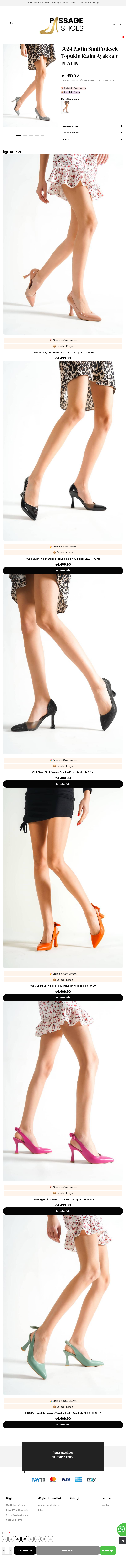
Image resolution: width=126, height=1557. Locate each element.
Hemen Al (67, 1550)
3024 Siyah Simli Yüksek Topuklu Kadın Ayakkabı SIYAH (63, 772)
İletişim (41, 1510)
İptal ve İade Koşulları (49, 1505)
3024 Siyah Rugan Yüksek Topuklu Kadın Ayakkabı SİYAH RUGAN (63, 558)
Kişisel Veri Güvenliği (17, 1510)
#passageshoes (63, 1452)
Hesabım (105, 1505)
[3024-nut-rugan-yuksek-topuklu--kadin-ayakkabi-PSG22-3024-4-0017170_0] (63, 244)
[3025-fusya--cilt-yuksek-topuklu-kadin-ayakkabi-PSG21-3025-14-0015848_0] (63, 1091)
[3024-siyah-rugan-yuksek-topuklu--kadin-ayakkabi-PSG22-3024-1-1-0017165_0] (63, 451)
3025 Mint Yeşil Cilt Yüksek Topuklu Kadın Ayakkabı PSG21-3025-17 (63, 1413)
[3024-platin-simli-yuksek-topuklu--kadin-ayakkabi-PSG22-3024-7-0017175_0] (30, 85)
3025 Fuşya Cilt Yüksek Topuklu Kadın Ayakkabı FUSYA (63, 1199)
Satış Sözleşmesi (15, 1519)
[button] (18, 135)
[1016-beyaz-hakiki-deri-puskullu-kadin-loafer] (63, 1305)
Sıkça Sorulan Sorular (17, 1514)
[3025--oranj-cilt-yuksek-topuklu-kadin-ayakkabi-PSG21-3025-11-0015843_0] (63, 878)
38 (24, 1539)
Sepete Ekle (25, 1550)
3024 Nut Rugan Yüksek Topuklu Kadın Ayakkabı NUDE (63, 352)
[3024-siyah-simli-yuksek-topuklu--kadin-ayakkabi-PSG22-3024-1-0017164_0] (63, 664)
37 (17, 1539)
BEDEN (5, 1533)
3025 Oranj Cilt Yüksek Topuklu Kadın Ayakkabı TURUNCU (63, 985)
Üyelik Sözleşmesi (15, 1505)
